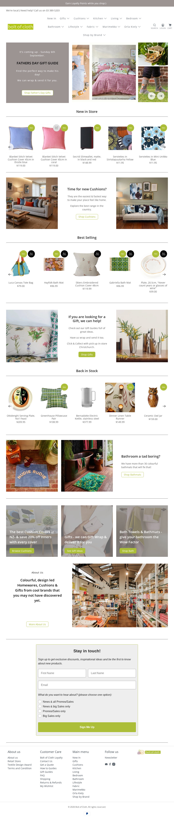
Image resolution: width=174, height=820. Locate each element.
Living (115, 18)
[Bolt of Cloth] (21, 27)
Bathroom (54, 26)
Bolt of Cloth (81, 807)
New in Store (87, 111)
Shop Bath (128, 550)
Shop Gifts (87, 354)
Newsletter (111, 757)
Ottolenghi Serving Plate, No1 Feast (21, 417)
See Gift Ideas (75, 550)
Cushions (80, 18)
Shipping (45, 779)
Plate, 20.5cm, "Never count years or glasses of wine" (153, 285)
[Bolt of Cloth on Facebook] (110, 764)
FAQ (42, 775)
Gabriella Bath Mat (120, 282)
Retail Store (14, 761)
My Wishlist (46, 786)
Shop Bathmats (132, 474)
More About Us (37, 624)
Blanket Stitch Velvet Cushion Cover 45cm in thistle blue (21, 159)
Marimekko (110, 26)
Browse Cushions (22, 550)
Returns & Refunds (51, 782)
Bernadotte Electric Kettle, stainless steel (87, 417)
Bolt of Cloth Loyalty (51, 757)
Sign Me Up (87, 727)
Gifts (63, 18)
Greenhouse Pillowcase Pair (54, 417)
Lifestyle (73, 26)
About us (13, 757)
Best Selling (87, 237)
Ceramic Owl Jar (153, 415)
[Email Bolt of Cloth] (106, 764)
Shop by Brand (92, 35)
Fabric (91, 26)
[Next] (160, 96)
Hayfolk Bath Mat (54, 282)
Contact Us (46, 761)
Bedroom (132, 18)
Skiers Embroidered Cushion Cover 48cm (87, 284)
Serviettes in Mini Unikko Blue (153, 158)
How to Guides (48, 768)
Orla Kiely (130, 26)
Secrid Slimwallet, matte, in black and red (87, 158)
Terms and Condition (20, 768)
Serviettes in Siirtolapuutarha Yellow (120, 158)
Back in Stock (87, 371)
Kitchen (98, 18)
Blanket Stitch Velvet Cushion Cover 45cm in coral (54, 159)
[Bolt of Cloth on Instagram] (113, 764)
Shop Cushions (87, 216)
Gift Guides (46, 771)
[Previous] (151, 96)
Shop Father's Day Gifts (37, 92)
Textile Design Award (20, 764)
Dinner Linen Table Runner (120, 417)
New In (51, 18)
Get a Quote (47, 764)
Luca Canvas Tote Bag (20, 282)
